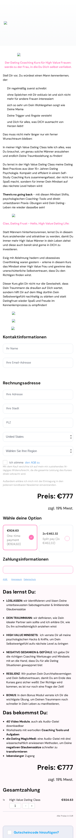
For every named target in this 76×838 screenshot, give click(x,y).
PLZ (8, 422)
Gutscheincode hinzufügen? (36, 832)
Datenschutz (30, 579)
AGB (5, 579)
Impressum (16, 579)
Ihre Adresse (14, 394)
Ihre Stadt (12, 408)
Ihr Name (12, 348)
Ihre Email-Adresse (18, 362)
